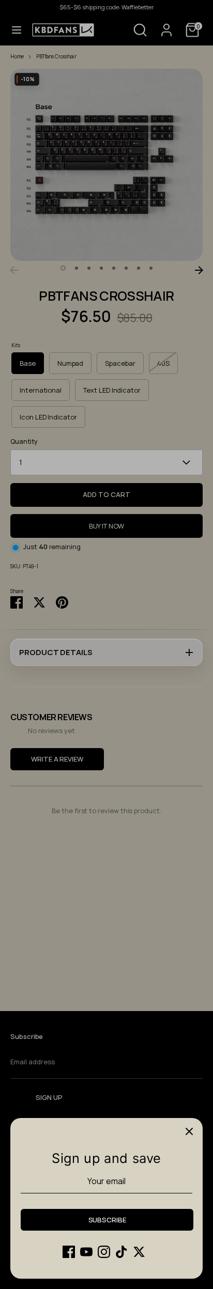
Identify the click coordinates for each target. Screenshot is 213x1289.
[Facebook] (69, 1252)
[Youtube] (86, 1252)
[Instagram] (104, 1252)
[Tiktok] (121, 1252)
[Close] (189, 1131)
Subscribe (107, 1219)
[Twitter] (139, 1252)
